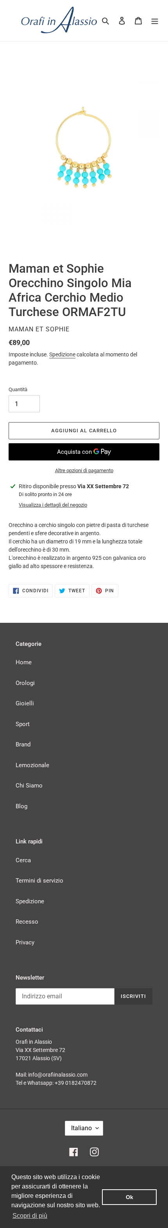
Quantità (18, 389)
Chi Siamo (29, 785)
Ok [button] (129, 1197)
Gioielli (25, 703)
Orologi (25, 683)
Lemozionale (32, 765)
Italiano (81, 1128)
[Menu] (155, 20)
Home (24, 662)
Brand (23, 744)
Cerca (23, 860)
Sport (23, 724)
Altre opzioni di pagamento (84, 470)
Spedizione (62, 354)
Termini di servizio (39, 880)
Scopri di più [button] (30, 1215)
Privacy (25, 942)
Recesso (27, 921)
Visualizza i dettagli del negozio (53, 505)
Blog (21, 806)
